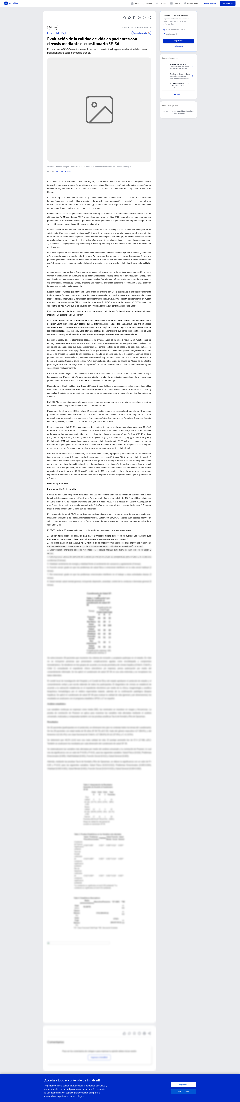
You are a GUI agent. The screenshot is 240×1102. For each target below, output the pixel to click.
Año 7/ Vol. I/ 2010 (62, 172)
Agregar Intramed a (140, 33)
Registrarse (183, 1084)
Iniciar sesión (183, 1091)
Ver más (177, 94)
